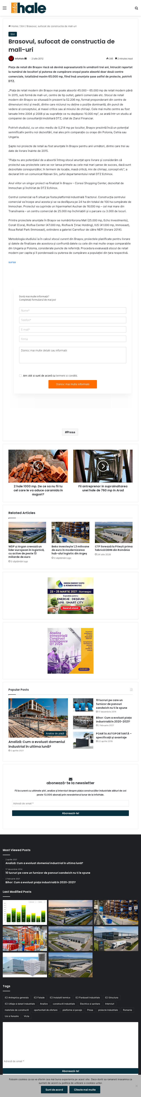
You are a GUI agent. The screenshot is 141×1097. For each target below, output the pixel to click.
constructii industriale (64, 1003)
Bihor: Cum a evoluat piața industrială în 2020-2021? (114, 719)
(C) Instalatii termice (60, 997)
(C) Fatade (39, 997)
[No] (136, 1086)
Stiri (22, 26)
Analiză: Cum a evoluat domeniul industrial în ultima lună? (36, 744)
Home (14, 26)
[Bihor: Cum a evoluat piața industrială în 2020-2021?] (83, 722)
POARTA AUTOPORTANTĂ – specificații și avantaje (114, 735)
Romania (127, 1010)
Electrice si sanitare (90, 1003)
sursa (12, 262)
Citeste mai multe (85, 1089)
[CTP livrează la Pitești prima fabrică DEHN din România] (114, 532)
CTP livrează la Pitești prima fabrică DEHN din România (114, 548)
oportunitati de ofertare (45, 1010)
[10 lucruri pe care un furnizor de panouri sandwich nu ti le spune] (83, 705)
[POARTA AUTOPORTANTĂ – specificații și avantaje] (83, 740)
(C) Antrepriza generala (17, 997)
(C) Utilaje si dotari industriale (20, 1003)
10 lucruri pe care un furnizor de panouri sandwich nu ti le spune (111, 704)
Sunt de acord (54, 1089)
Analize (44, 1003)
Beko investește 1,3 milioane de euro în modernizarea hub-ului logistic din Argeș (70, 550)
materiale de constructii (17, 1010)
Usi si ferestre (12, 1016)
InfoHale (19, 58)
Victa (26, 1016)
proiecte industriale (108, 1010)
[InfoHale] (28, 8)
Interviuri (109, 1003)
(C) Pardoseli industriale (87, 997)
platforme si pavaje (72, 1010)
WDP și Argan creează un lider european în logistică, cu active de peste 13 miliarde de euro (26, 552)
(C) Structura (111, 997)
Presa (71, 432)
